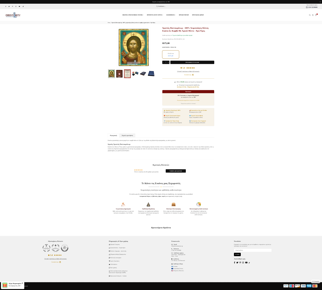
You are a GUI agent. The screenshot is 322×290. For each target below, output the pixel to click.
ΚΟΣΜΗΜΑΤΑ (170, 15)
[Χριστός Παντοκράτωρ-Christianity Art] (111, 73)
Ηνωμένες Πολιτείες (178, 270)
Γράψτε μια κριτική (176, 171)
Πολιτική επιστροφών (115, 257)
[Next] (157, 47)
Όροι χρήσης (113, 267)
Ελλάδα (175, 266)
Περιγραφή (113, 135)
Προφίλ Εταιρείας (115, 244)
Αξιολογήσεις (113, 264)
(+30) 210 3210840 (176, 250)
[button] (315, 15)
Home (109, 22)
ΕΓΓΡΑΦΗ (237, 254)
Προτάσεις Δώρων (198, 15)
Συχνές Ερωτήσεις (114, 261)
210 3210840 (312, 7)
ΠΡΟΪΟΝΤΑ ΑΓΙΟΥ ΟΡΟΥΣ (154, 15)
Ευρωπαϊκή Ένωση (178, 268)
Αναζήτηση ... (162, 6)
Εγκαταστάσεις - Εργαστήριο (118, 247)
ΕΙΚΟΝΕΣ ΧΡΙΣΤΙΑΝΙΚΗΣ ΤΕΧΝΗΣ (132, 15)
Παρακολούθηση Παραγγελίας (118, 254)
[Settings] (312, 15)
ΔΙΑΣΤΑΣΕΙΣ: (169, 47)
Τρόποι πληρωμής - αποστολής (118, 251)
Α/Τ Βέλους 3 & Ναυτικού (178, 260)
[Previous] (110, 47)
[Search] (309, 15)
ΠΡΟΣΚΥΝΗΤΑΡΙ (184, 15)
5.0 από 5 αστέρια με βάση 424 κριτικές (188, 71)
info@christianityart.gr (177, 246)
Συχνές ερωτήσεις (127, 135)
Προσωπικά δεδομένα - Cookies (119, 276)
